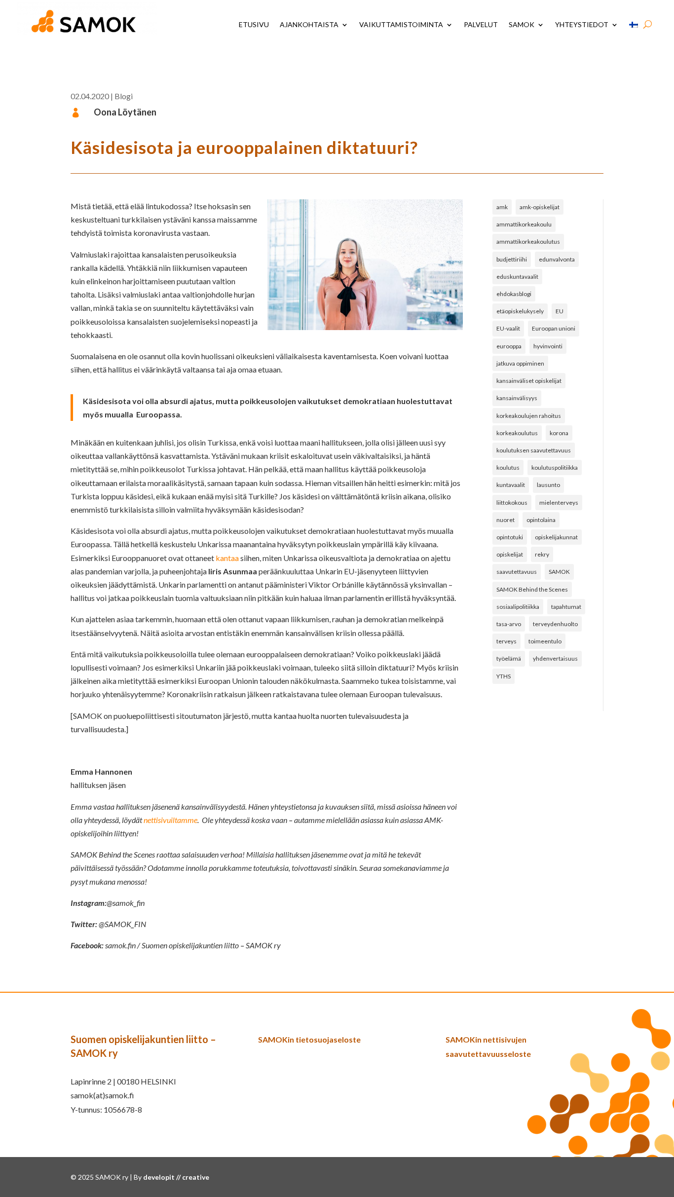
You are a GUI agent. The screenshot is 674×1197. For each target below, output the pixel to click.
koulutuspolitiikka (554, 467)
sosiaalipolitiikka (517, 606)
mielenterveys (558, 502)
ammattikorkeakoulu (524, 224)
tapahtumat (566, 606)
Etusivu (254, 24)
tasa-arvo (508, 624)
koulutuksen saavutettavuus (533, 450)
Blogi (123, 96)
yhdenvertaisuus (555, 658)
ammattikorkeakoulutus (528, 241)
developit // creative (176, 1177)
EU (559, 311)
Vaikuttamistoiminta (401, 24)
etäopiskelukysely (520, 311)
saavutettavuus (516, 571)
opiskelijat (509, 554)
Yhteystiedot (581, 24)
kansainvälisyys (516, 398)
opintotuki (509, 537)
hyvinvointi (547, 346)
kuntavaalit (510, 484)
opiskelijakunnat (556, 537)
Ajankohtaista (309, 24)
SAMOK (521, 24)
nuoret (505, 520)
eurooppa (509, 346)
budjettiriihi (511, 259)
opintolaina (541, 520)
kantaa (227, 557)
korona (559, 433)
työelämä (508, 658)
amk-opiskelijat (540, 207)
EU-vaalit (508, 328)
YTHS (503, 676)
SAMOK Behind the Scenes (532, 589)
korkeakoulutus (517, 433)
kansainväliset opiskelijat (529, 380)
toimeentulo (545, 641)
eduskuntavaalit (517, 276)
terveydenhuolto (555, 624)
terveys (506, 641)
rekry (542, 554)
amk (502, 207)
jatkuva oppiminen (520, 363)
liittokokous (511, 502)
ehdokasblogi (513, 294)
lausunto (548, 484)
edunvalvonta (557, 259)
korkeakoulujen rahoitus (528, 415)
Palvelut (481, 24)
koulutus (508, 467)
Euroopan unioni (553, 328)
